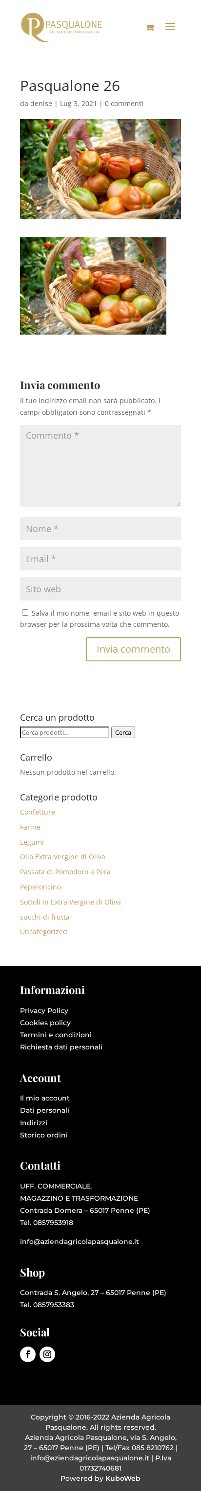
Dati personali (44, 1110)
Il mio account (45, 1098)
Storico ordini (44, 1135)
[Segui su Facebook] (28, 1354)
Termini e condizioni (56, 1034)
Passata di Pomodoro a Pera (65, 871)
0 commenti (124, 103)
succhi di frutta (45, 917)
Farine (30, 827)
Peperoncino (40, 886)
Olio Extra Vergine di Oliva (62, 856)
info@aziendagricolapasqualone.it (79, 1241)
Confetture (37, 811)
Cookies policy (45, 1022)
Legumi (32, 842)
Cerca (123, 732)
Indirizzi (33, 1122)
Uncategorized (43, 931)
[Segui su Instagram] (47, 1354)
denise (41, 103)
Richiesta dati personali (61, 1047)
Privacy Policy (44, 1010)
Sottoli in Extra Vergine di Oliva (70, 901)
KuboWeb (123, 1478)
